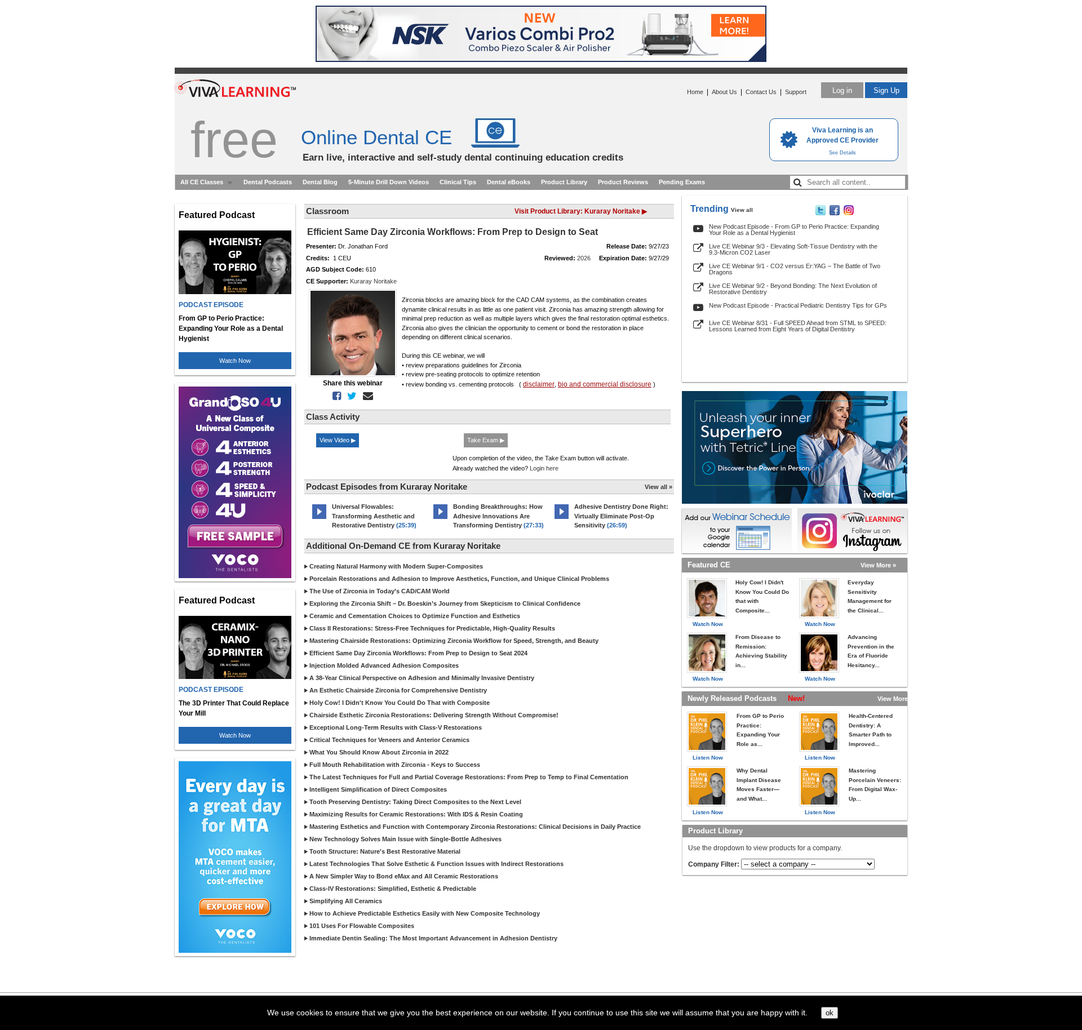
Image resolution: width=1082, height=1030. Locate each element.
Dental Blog (320, 182)
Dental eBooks (508, 182)
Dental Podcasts (267, 182)
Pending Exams (682, 182)
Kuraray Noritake (373, 281)
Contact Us (761, 91)
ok (829, 1013)
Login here (544, 468)
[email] (365, 396)
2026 (584, 258)
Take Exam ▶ (485, 440)
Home (695, 91)
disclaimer (539, 384)
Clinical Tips (458, 182)
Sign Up (886, 90)
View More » (878, 565)
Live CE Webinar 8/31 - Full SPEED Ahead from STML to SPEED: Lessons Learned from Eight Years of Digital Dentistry (797, 325)
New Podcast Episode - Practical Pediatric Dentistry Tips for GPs (798, 305)
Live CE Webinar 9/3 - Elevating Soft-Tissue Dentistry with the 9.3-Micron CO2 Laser (793, 249)
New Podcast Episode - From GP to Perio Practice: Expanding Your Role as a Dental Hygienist (794, 229)
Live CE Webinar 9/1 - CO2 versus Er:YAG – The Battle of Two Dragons (794, 269)
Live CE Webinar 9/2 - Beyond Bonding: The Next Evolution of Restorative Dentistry (793, 288)
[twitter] (350, 396)
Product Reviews (623, 182)
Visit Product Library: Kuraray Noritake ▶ (581, 211)
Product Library (564, 182)
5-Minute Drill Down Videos (388, 182)
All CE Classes (201, 182)
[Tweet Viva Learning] (820, 213)
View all (742, 210)
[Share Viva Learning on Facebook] (834, 213)
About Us (724, 91)
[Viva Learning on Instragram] (848, 213)
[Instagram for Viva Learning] (852, 530)
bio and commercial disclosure (604, 384)
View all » (658, 486)
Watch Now (235, 360)
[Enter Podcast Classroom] (319, 519)
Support (795, 91)
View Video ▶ (338, 440)
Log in (842, 90)
